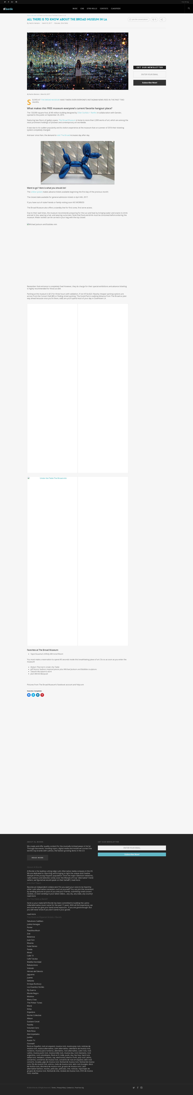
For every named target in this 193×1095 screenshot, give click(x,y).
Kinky (29, 1009)
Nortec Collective (34, 1015)
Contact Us (70, 1088)
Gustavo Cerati (33, 1021)
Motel (29, 952)
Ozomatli (31, 1043)
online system (37, 192)
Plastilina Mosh (33, 930)
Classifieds (116, 8)
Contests (104, 8)
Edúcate (34, 15)
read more (75, 880)
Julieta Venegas (33, 924)
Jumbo (30, 1037)
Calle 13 (30, 956)
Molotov (30, 996)
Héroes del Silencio (35, 971)
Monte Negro (33, 993)
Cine (82, 8)
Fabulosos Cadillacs (35, 921)
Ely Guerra (31, 990)
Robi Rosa (31, 1031)
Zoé (28, 934)
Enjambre (31, 1012)
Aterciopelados (33, 1034)
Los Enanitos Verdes (35, 987)
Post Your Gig (79, 1088)
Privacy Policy (61, 1088)
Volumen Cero (33, 1028)
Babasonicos (32, 965)
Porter (30, 927)
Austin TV (31, 1040)
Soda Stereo (32, 946)
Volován (30, 968)
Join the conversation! (140, 19)
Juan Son (31, 940)
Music (75, 8)
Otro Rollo (92, 8)
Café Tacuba (32, 959)
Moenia (30, 943)
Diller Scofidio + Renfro (87, 112)
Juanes (30, 977)
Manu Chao (32, 999)
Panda (29, 949)
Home (28, 15)
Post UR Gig (185, 2)
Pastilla (30, 1025)
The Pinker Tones (34, 1003)
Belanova (31, 937)
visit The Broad (63, 135)
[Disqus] (96, 739)
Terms (54, 1088)
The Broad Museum (50, 100)
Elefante (30, 981)
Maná (29, 1006)
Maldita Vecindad (34, 962)
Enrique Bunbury (34, 984)
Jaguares (31, 974)
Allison (30, 1018)
